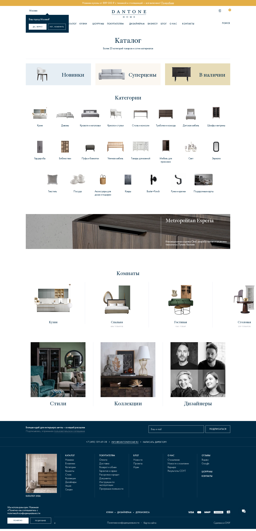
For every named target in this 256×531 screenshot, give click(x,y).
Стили (68, 474)
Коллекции (70, 478)
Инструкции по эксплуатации (107, 483)
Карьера (172, 467)
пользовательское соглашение (69, 431)
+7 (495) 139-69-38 (96, 442)
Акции (68, 485)
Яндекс (205, 459)
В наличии (70, 463)
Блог (164, 23)
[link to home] (129, 14)
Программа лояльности (111, 488)
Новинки (69, 459)
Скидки (69, 489)
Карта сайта (150, 522)
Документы (105, 478)
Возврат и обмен (108, 467)
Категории (70, 467)
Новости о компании (178, 463)
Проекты (137, 463)
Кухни (109, 512)
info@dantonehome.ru (125, 442)
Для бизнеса (143, 512)
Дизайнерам (137, 23)
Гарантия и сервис (108, 470)
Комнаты (69, 470)
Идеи (136, 467)
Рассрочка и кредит (109, 474)
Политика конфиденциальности (123, 522)
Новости (137, 459)
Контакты (188, 23)
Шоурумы (98, 23)
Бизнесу (153, 23)
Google (205, 463)
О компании (174, 459)
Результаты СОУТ (177, 470)
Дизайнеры (70, 482)
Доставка (104, 463)
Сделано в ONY (222, 522)
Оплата (103, 459)
